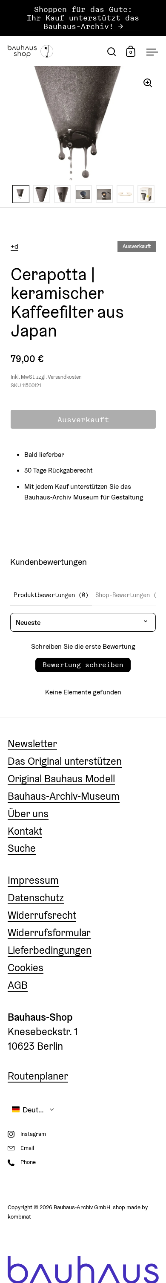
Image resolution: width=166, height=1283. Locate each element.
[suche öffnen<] (111, 51)
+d (14, 246)
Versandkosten (65, 377)
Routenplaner (38, 1076)
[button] (33, 1109)
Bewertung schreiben (83, 664)
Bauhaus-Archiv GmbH (82, 1207)
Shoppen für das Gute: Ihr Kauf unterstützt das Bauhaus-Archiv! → (83, 18)
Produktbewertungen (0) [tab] (51, 595)
